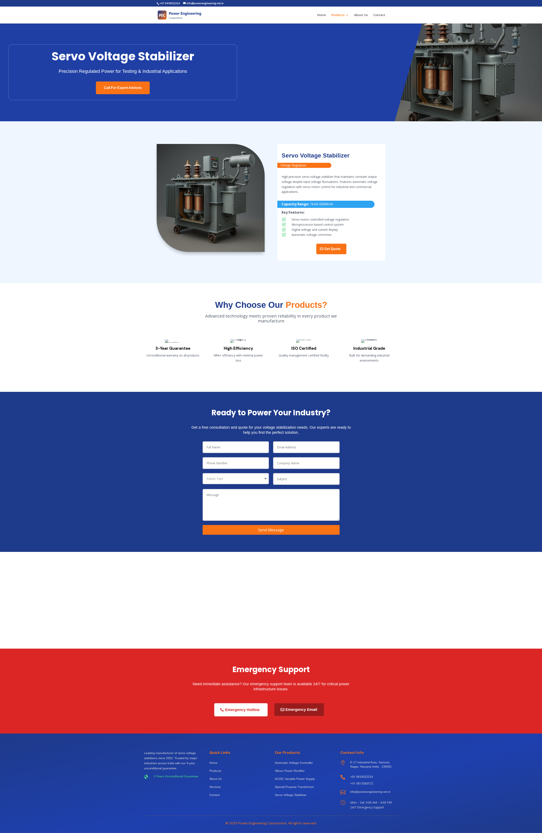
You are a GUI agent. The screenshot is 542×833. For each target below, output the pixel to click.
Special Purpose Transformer (294, 787)
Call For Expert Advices (123, 88)
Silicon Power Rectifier (290, 770)
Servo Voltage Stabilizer (291, 795)
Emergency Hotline (242, 710)
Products (337, 15)
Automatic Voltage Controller (294, 762)
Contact (379, 15)
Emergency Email (301, 709)
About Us (361, 15)
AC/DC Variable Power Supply (295, 779)
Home (321, 15)
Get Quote (332, 249)
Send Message (271, 529)
